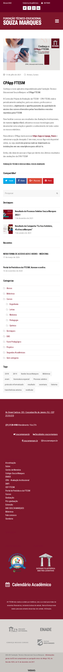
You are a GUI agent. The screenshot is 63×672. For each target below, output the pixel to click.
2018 (7, 374)
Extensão (9, 505)
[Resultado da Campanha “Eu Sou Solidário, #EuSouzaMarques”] (8, 229)
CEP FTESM (10, 487)
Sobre (7, 466)
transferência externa (13, 390)
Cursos (35, 75)
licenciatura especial (21, 379)
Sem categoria (12, 358)
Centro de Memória (13, 470)
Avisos (29, 75)
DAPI (7, 484)
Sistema (54, 384)
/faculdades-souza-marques (46, 434)
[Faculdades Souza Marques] (22, 21)
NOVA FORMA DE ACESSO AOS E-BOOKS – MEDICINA (25, 254)
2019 (15, 374)
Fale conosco (11, 515)
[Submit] (57, 193)
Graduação (9, 498)
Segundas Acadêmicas (16, 352)
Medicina (13, 315)
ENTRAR (47, 3)
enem (7, 379)
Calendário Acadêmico (31, 584)
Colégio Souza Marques (15, 473)
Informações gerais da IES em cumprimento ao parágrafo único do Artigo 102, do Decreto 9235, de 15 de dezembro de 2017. (29, 658)
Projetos (10, 347)
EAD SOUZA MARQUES (14, 508)
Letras (12, 309)
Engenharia (14, 304)
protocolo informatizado (14, 384)
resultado (31, 384)
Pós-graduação (11, 501)
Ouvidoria (9, 519)
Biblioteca (11, 293)
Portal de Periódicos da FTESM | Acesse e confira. (24, 267)
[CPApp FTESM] (31, 54)
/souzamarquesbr (22, 434)
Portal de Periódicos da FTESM (17, 491)
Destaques (11, 331)
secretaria (43, 384)
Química (13, 325)
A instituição (10, 463)
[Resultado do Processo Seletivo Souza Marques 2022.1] (8, 214)
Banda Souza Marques (29, 374)
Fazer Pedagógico (14, 342)
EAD (8, 336)
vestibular (29, 390)
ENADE (8, 477)
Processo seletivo (40, 379)
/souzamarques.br (50, 441)
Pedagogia (14, 320)
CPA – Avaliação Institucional (17, 480)
